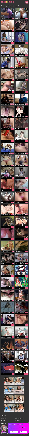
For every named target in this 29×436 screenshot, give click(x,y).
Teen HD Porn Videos (20, 418)
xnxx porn (3, 418)
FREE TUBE (7, 2)
